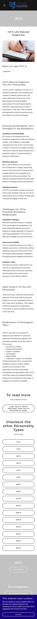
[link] (18, 5)
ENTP (18, 520)
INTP (18, 491)
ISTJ (18, 442)
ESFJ (18, 534)
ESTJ (18, 527)
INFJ (18, 456)
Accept (18, 614)
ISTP (18, 470)
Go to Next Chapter (18, 593)
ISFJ (18, 449)
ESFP (18, 506)
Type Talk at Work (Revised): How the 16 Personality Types (18, 408)
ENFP (18, 513)
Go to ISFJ (18, 570)
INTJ (18, 463)
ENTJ (18, 548)
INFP (18, 484)
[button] (4, 5)
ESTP (18, 498)
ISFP (18, 477)
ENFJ (18, 541)
